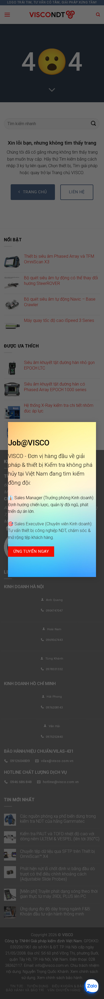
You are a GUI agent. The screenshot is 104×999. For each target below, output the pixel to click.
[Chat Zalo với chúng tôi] (91, 986)
